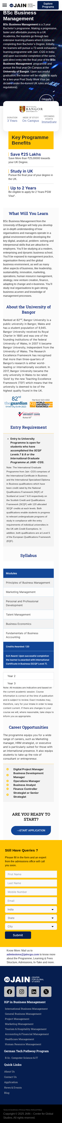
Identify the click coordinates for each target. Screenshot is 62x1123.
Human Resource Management (23, 1044)
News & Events (13, 1087)
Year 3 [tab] (11, 683)
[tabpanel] (28, 618)
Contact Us (10, 1077)
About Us (9, 1071)
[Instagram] (21, 991)
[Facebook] (9, 991)
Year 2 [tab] (11, 676)
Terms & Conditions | (11, 1110)
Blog (6, 1092)
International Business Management (26, 1008)
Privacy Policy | (25, 1110)
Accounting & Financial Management (27, 1034)
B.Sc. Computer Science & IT (21, 1057)
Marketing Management (19, 1024)
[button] (4, 5)
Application (11, 1082)
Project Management (17, 1018)
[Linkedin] (34, 991)
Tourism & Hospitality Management (25, 1029)
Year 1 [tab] (11, 565)
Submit (18, 935)
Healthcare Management (19, 1039)
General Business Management (23, 1013)
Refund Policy (36, 1110)
